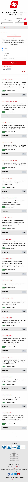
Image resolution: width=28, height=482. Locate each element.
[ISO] (4, 447)
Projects (4, 31)
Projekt (5, 48)
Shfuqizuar (6, 53)
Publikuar (5, 51)
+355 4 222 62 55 (16, 466)
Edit (24, 71)
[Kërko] (25, 23)
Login (14, 480)
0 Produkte (9, 20)
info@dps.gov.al (16, 468)
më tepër (24, 94)
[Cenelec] (14, 447)
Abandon (5, 55)
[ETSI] (23, 447)
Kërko (15, 63)
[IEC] (19, 447)
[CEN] (9, 447)
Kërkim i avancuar (8, 66)
